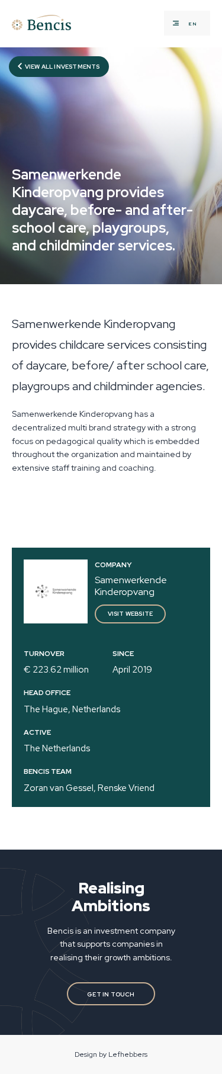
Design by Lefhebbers (111, 1054)
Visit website (130, 614)
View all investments (62, 66)
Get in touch (110, 994)
